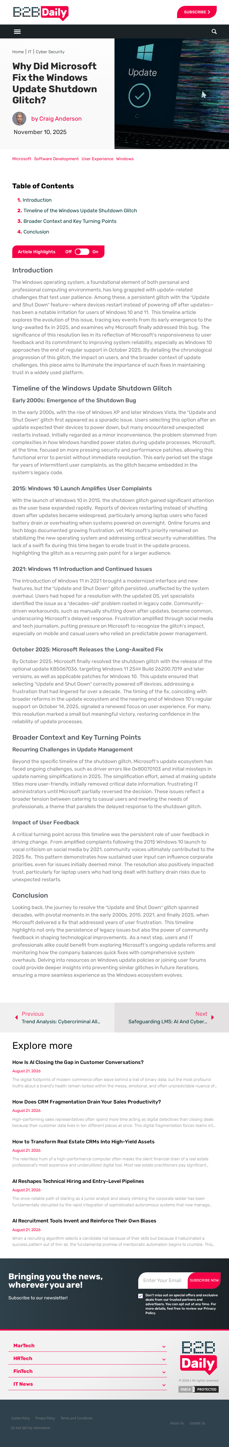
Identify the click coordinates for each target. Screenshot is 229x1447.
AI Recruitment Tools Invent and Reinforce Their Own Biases (84, 1221)
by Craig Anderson (56, 118)
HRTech (22, 1358)
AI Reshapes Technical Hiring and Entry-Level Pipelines (78, 1181)
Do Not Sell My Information (30, 1428)
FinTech (23, 1371)
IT (30, 51)
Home (18, 51)
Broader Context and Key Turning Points (69, 221)
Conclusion (36, 232)
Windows (125, 158)
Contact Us (197, 1423)
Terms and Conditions (77, 1418)
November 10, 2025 (40, 131)
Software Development (56, 158)
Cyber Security (50, 51)
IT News (23, 1384)
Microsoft (21, 158)
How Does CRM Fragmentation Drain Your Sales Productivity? (86, 1102)
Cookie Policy (20, 1418)
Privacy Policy (45, 1418)
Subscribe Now (204, 1280)
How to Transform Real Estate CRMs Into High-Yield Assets (83, 1142)
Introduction (37, 200)
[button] (214, 31)
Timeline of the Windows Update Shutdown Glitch (80, 211)
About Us (177, 1423)
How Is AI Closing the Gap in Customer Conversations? (78, 1062)
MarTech (24, 1345)
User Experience (97, 158)
